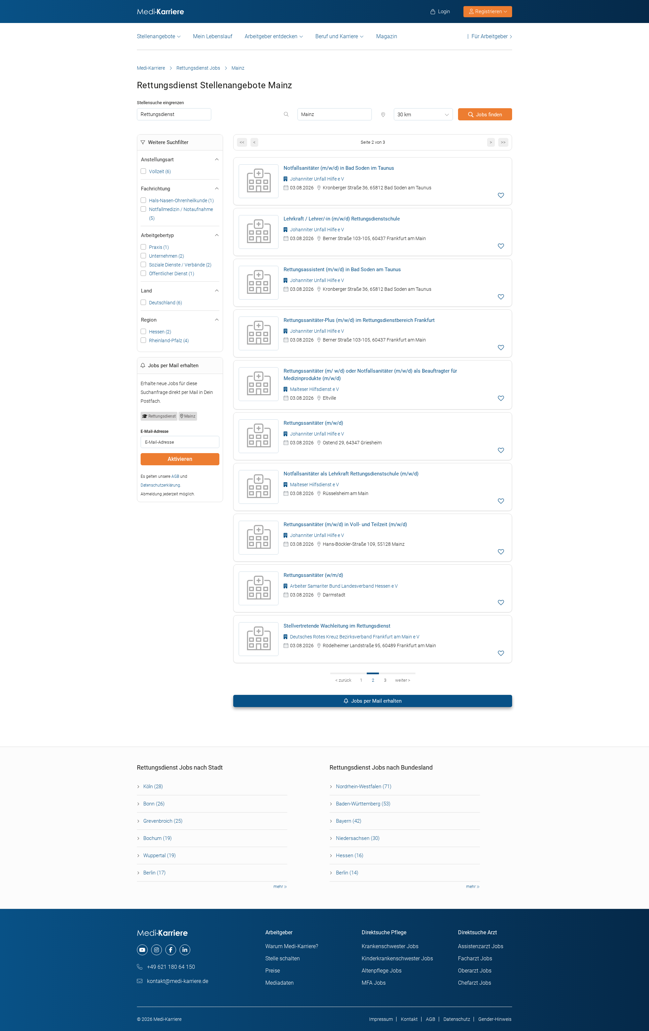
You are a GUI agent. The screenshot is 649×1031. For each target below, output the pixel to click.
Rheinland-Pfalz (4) (169, 340)
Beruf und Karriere (336, 36)
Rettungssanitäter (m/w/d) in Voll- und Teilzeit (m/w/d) (345, 524)
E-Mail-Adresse (154, 431)
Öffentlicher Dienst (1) (171, 273)
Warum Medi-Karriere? (291, 946)
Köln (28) (153, 786)
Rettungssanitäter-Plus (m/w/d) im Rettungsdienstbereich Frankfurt (359, 320)
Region (149, 320)
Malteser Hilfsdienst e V (314, 389)
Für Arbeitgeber (490, 36)
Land (146, 291)
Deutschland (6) (165, 302)
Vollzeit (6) (160, 171)
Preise (272, 970)
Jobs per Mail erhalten (376, 701)
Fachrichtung (155, 189)
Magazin (386, 36)
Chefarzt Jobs (474, 983)
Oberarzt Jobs (474, 970)
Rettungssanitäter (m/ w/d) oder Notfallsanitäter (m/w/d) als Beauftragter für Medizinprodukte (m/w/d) (370, 374)
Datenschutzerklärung (160, 485)
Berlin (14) (347, 873)
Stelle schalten (282, 958)
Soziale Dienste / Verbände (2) (180, 264)
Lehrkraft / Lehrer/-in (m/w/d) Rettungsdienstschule (342, 219)
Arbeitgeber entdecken (271, 36)
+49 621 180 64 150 (170, 967)
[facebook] (170, 949)
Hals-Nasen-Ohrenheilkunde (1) (181, 200)
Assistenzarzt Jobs (480, 946)
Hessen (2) (160, 331)
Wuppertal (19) (159, 855)
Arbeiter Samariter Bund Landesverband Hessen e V (343, 586)
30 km (404, 115)
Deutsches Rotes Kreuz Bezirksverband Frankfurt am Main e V (354, 636)
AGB (175, 476)
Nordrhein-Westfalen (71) (363, 786)
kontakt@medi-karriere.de (177, 981)
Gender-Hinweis (494, 1019)
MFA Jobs (374, 983)
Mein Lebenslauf (212, 36)
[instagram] (156, 949)
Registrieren (488, 11)
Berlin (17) (154, 873)
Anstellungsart (157, 160)
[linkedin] (184, 949)
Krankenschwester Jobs (390, 946)
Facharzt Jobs (475, 958)
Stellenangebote (156, 36)
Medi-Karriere (151, 68)
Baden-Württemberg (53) (363, 804)
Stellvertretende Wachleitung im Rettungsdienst (337, 626)
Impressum (381, 1019)
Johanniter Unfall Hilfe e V (316, 179)
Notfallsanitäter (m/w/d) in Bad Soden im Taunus (339, 168)
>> (503, 142)
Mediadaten (279, 983)
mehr (278, 886)
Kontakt (409, 1019)
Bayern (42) (348, 821)
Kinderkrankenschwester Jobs (397, 958)
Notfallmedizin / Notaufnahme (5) (181, 214)
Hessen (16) (349, 855)
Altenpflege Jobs (382, 970)
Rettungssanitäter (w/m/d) (313, 575)
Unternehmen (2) (166, 256)
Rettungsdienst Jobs (198, 68)
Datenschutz (456, 1019)
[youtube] (142, 949)
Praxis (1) (159, 247)
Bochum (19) (157, 838)
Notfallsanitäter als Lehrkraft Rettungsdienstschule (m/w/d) (351, 474)
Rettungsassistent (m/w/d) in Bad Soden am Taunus (342, 269)
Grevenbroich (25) (163, 821)
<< (242, 142)
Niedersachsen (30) (358, 838)
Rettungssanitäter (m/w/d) (313, 423)
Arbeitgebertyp (157, 235)
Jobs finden (489, 115)
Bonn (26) (154, 804)
